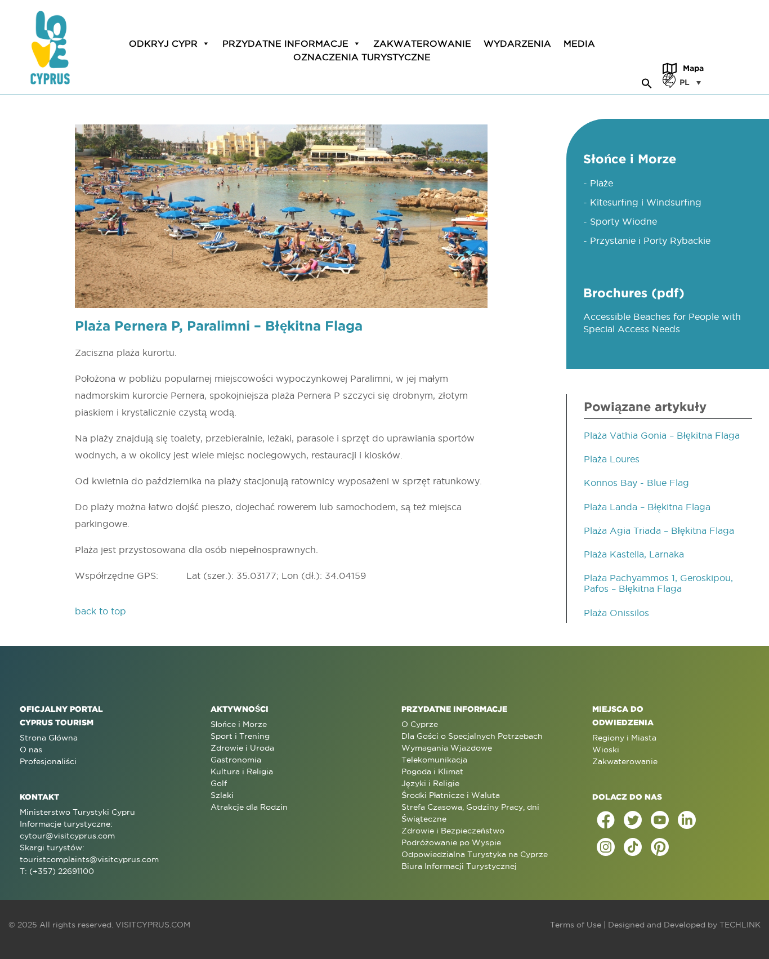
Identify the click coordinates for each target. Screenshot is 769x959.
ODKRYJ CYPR (163, 43)
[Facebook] (605, 819)
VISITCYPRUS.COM (152, 924)
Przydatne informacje (285, 43)
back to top (100, 611)
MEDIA (579, 43)
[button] (646, 81)
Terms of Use (575, 924)
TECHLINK (740, 924)
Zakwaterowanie (422, 43)
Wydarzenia (517, 43)
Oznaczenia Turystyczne (362, 56)
